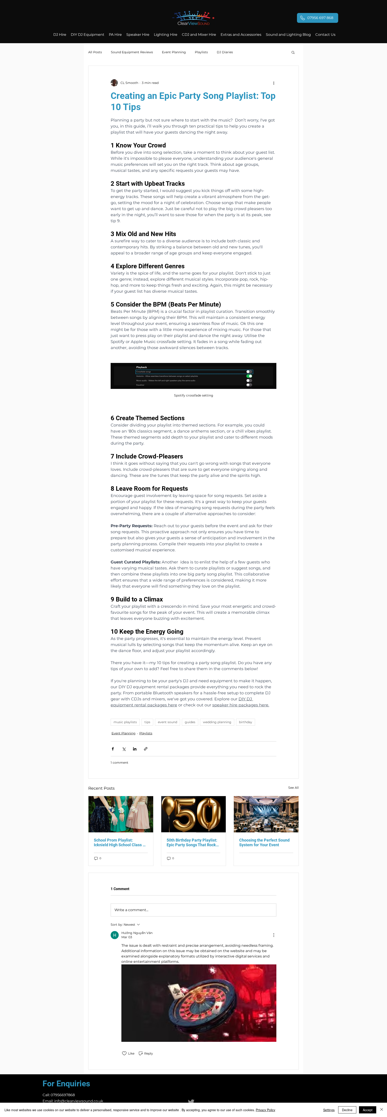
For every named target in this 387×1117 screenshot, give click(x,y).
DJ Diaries (225, 52)
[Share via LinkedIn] (135, 749)
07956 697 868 (320, 18)
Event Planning (174, 52)
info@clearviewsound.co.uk (78, 1101)
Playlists (201, 52)
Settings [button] (329, 1110)
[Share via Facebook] (113, 749)
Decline (347, 1110)
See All (293, 788)
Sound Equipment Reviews (132, 52)
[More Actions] (273, 935)
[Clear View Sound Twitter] (191, 1102)
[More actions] (273, 82)
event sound (167, 722)
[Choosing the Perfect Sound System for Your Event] (266, 814)
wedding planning (217, 722)
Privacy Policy (265, 1110)
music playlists (125, 722)
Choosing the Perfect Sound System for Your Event (264, 842)
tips (147, 722)
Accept (367, 1110)
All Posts (95, 52)
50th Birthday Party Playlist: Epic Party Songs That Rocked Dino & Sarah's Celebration (193, 842)
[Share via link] (146, 749)
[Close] (381, 1109)
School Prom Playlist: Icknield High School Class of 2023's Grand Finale (120, 842)
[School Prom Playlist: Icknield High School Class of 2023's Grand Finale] (120, 814)
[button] (293, 52)
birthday (245, 722)
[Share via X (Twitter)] (124, 749)
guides (190, 722)
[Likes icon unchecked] (124, 1053)
